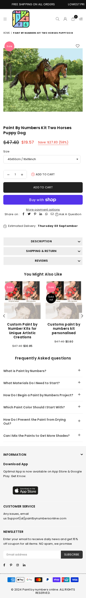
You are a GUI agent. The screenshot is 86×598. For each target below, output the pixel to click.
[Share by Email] (52, 214)
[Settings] (80, 19)
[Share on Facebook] (23, 214)
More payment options (43, 209)
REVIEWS (41, 261)
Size (6, 151)
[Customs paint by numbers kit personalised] (64, 300)
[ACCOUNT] (65, 19)
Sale (9, 46)
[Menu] (5, 19)
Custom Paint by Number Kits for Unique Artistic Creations (22, 331)
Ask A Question (69, 214)
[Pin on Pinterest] (35, 214)
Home (6, 33)
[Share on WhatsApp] (46, 214)
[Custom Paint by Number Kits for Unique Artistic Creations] (22, 300)
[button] (73, 19)
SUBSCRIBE (71, 554)
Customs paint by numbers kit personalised (63, 328)
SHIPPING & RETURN (41, 251)
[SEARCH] (58, 19)
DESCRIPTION (41, 241)
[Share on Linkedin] (41, 214)
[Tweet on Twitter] (29, 214)
